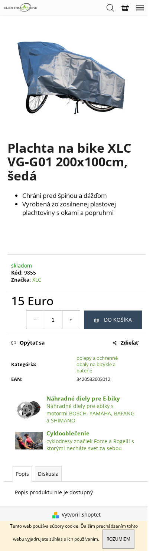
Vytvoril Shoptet (81, 514)
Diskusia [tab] (48, 473)
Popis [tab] (22, 473)
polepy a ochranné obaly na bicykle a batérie (97, 364)
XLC (36, 279)
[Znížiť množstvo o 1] (35, 320)
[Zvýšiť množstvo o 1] (71, 320)
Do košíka (118, 319)
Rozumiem (118, 539)
